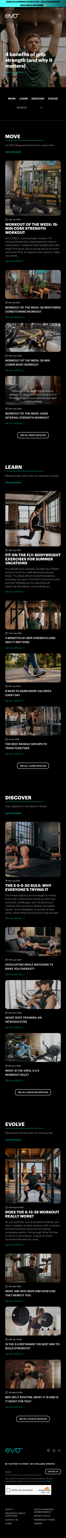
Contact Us (11, 1520)
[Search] (41, 107)
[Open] (59, 15)
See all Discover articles (33, 1092)
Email (8, 1472)
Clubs (8, 1523)
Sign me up (53, 1471)
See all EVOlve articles (33, 1419)
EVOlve (53, 98)
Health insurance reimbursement (44, 1510)
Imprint (38, 1523)
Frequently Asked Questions (15, 1514)
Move (12, 98)
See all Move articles (33, 435)
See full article (15, 72)
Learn (23, 98)
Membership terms (44, 1520)
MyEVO (9, 1509)
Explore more (13, 152)
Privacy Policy (42, 1516)
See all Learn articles (33, 766)
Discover (37, 98)
